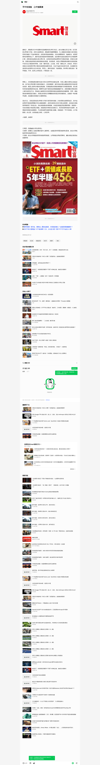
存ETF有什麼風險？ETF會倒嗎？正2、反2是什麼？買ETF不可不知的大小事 (47, 229)
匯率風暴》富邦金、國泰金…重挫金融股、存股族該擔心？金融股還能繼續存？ (48, 227)
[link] (30, 763)
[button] (25, 763)
